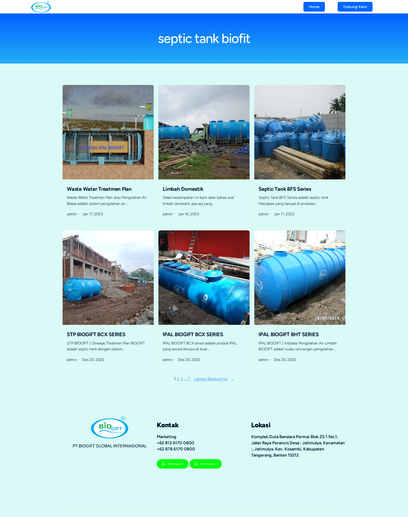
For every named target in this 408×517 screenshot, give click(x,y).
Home (314, 6)
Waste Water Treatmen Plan (99, 189)
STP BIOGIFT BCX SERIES (96, 334)
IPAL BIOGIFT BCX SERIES (193, 334)
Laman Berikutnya (214, 378)
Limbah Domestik (183, 189)
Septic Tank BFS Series (285, 189)
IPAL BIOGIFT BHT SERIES (289, 334)
